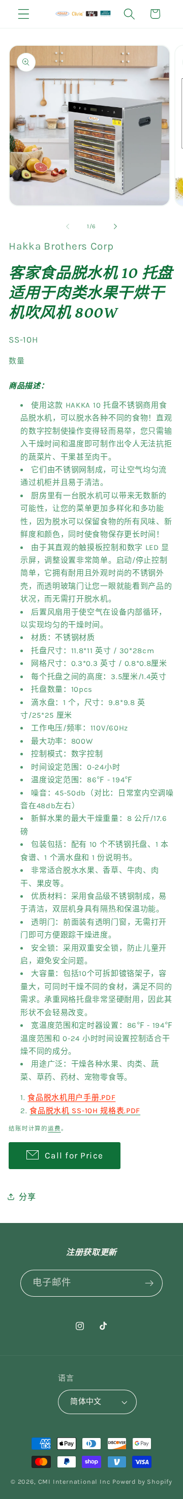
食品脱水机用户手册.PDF (71, 1097)
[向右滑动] (115, 226)
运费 (54, 1128)
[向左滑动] (67, 226)
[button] (24, 14)
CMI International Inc (74, 1481)
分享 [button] (27, 1197)
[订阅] (149, 1283)
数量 (16, 360)
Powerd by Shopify (142, 1481)
